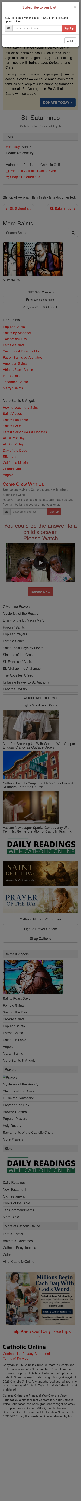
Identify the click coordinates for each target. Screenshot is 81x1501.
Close (70, 41)
